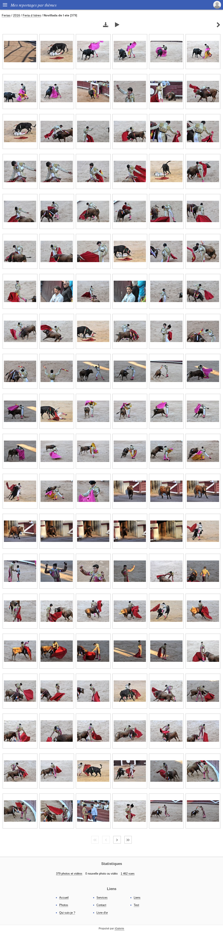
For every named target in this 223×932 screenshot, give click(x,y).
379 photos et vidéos (69, 873)
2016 (16, 15)
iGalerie (119, 928)
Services (102, 897)
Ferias (6, 15)
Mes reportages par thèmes (33, 5)
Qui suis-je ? (67, 912)
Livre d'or (102, 912)
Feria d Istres (32, 15)
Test (136, 905)
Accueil (64, 897)
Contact (101, 905)
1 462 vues (128, 873)
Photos (63, 905)
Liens (137, 897)
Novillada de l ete (56, 15)
